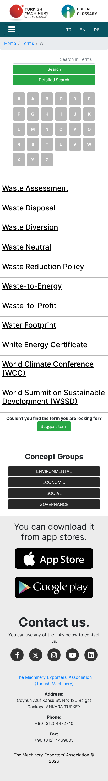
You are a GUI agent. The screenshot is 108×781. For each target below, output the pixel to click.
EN (82, 29)
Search (54, 69)
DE (97, 29)
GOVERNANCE (54, 504)
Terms (28, 43)
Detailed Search (54, 79)
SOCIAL (54, 493)
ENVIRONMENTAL (54, 471)
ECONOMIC (54, 482)
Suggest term (54, 426)
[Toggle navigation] (11, 29)
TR (68, 29)
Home (10, 43)
